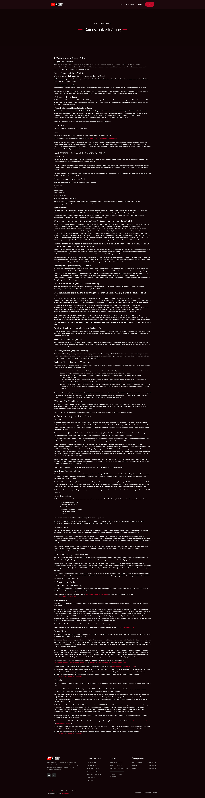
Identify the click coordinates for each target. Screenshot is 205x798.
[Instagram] (54, 775)
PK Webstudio (65, 793)
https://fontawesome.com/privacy (126, 627)
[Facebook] (49, 775)
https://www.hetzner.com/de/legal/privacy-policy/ (103, 138)
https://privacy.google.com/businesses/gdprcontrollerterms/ (70, 662)
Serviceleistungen (130, 4)
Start (121, 4)
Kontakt (140, 4)
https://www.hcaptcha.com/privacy (139, 721)
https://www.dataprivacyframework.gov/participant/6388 (69, 733)
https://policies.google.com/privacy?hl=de (65, 596)
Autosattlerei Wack (53, 791)
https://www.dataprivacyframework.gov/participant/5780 (69, 676)
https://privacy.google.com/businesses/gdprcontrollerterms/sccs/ (108, 662)
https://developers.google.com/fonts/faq (97, 594)
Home (95, 23)
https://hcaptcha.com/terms (63, 723)
